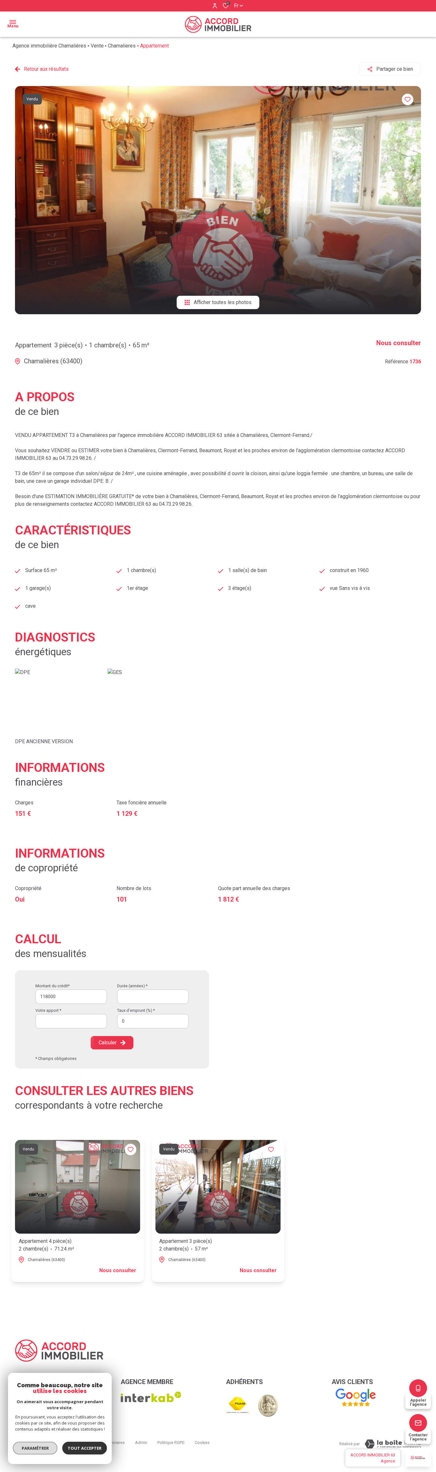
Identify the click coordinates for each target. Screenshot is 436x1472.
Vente (97, 46)
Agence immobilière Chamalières (49, 46)
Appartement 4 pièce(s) (46, 1245)
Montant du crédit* (52, 985)
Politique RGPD (170, 1442)
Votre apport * (48, 1010)
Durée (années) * (132, 985)
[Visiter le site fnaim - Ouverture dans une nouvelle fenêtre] (237, 1405)
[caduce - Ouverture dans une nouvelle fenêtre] (268, 1405)
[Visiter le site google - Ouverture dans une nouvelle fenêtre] (355, 1398)
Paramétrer (35, 1448)
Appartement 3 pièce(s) (185, 1245)
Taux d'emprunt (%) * (136, 1010)
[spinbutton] (153, 1021)
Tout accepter (84, 1448)
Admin (141, 1442)
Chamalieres (122, 46)
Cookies (202, 1442)
